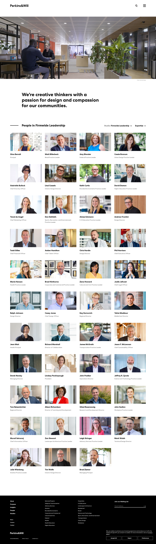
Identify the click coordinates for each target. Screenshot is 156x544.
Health (47, 520)
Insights (13, 507)
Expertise (139, 126)
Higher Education (50, 525)
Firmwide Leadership (120, 126)
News (11, 519)
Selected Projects (50, 501)
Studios (12, 513)
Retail (79, 510)
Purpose (13, 504)
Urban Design (82, 520)
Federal (47, 518)
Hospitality (81, 501)
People (12, 510)
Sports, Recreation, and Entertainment (89, 515)
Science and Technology (85, 513)
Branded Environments (51, 510)
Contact (12, 525)
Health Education (50, 523)
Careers (12, 522)
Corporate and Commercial (52, 513)
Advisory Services (50, 506)
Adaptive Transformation (52, 503)
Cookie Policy (35, 538)
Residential (81, 508)
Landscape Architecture (85, 506)
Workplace (81, 523)
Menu (144, 5)
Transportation (82, 518)
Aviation (47, 508)
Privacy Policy (25, 538)
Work (12, 501)
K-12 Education (82, 503)
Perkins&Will (19, 5)
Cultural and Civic (50, 515)
